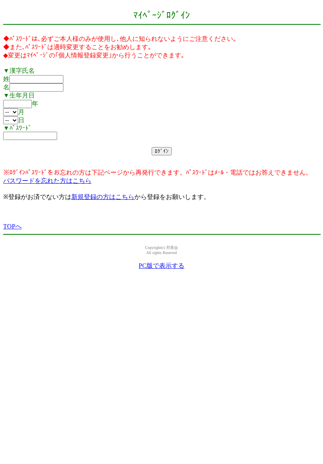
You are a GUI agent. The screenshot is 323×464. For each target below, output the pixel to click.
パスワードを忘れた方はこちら (47, 180)
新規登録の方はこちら (102, 196)
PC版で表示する (161, 265)
